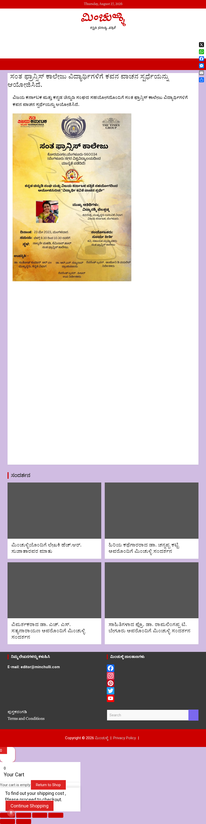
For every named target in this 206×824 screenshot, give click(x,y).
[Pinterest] (152, 683)
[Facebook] (152, 668)
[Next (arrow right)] (23, 821)
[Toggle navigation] (14, 64)
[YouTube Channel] (152, 698)
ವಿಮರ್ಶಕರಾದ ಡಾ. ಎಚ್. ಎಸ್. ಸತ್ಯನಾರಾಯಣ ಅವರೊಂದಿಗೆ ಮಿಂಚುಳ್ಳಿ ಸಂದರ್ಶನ (48, 631)
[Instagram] (152, 675)
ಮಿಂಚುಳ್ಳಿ (103, 16)
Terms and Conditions (26, 719)
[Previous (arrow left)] (7, 821)
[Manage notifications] (11, 813)
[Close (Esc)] (55, 815)
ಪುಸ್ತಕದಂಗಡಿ (17, 712)
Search (193, 715)
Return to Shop (48, 785)
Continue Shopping (29, 805)
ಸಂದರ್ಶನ (20, 475)
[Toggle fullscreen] (23, 815)
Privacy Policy (124, 738)
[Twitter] (152, 691)
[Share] (39, 815)
